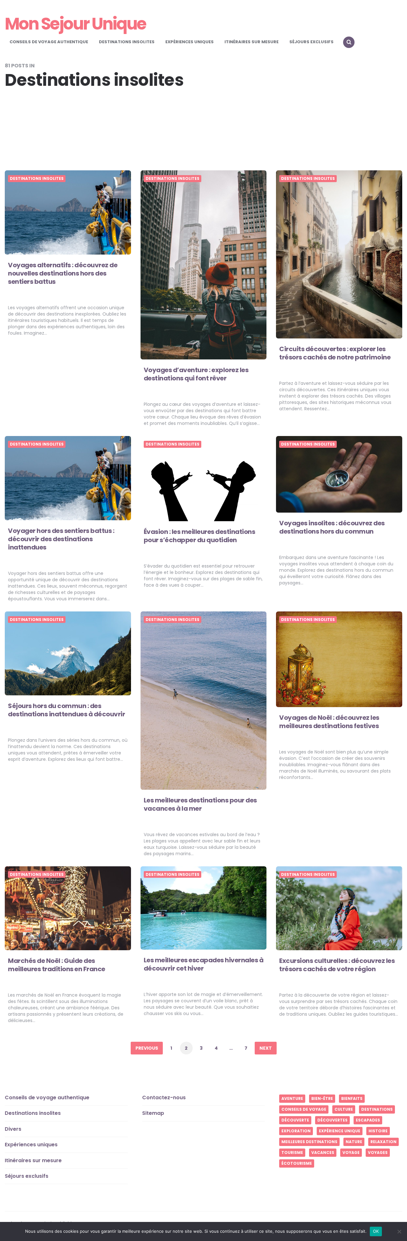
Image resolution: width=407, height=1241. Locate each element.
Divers (13, 1129)
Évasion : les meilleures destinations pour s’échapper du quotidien (199, 535)
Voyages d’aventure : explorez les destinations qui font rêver (196, 374)
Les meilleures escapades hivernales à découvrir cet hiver (204, 964)
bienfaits (351, 1098)
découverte (295, 1120)
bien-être (322, 1098)
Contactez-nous (164, 1097)
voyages (378, 1152)
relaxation (383, 1141)
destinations (377, 1109)
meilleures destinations (309, 1141)
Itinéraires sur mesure (251, 42)
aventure (292, 1098)
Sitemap (153, 1113)
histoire (378, 1131)
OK (376, 1231)
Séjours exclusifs (311, 42)
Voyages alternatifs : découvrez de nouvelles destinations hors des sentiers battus (62, 273)
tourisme (292, 1152)
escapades (368, 1120)
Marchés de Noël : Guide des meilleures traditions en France (56, 964)
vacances (322, 1152)
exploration (296, 1131)
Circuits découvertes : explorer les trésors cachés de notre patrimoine (334, 353)
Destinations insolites (127, 42)
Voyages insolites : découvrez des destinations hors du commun (332, 527)
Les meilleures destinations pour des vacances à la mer (200, 804)
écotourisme (296, 1163)
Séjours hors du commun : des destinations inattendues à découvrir (66, 710)
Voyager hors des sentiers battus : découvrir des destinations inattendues (61, 539)
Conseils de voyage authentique (49, 42)
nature (354, 1141)
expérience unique (339, 1131)
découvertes (332, 1120)
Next (265, 1048)
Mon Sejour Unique (75, 23)
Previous (146, 1048)
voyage (351, 1152)
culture (344, 1109)
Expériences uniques (189, 42)
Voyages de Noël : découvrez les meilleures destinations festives (329, 721)
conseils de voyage (303, 1109)
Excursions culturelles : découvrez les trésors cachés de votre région (337, 964)
